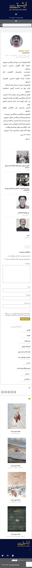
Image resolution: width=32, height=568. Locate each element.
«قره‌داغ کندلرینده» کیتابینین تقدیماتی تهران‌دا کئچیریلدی (17, 189)
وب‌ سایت (27, 303)
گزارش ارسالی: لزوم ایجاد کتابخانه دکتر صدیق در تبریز (17, 166)
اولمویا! (28, 336)
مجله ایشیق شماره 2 (15, 500)
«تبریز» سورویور (23, 50)
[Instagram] (7, 555)
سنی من (28, 363)
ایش (28, 235)
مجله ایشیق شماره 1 (15, 534)
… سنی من (27, 374)
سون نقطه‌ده (27, 341)
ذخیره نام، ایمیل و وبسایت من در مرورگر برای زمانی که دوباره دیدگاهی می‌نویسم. (17, 314)
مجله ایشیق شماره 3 (15, 466)
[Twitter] (2, 555)
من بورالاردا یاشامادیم (23, 213)
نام (28, 287)
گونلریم (28, 330)
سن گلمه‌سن (27, 379)
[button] (16, 14)
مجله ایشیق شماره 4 (15, 431)
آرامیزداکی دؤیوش (26, 346)
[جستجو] (1, 25)
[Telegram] (13, 555)
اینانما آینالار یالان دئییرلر (24, 352)
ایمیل (27, 295)
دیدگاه (27, 263)
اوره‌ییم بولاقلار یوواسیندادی (23, 368)
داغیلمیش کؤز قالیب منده (24, 357)
